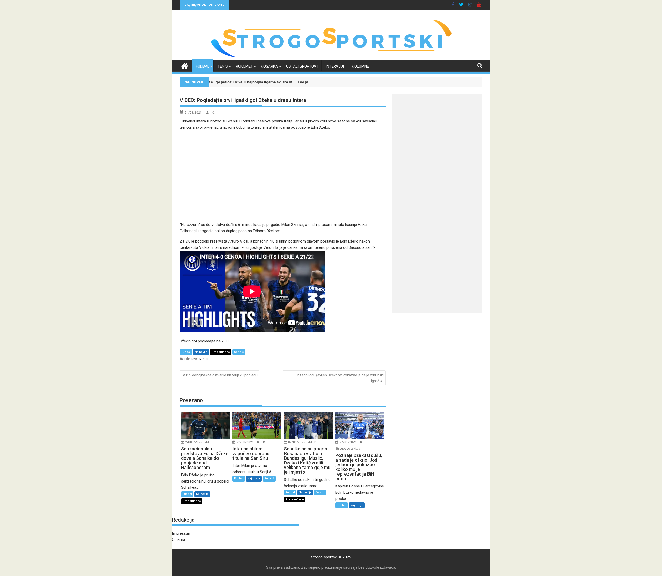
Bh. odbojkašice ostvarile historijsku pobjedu (222, 375)
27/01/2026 (348, 442)
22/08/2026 (245, 442)
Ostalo (320, 492)
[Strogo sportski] (331, 57)
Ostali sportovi (302, 66)
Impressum (181, 533)
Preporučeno (221, 352)
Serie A (239, 352)
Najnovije (201, 352)
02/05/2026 (296, 442)
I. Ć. (212, 112)
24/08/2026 (193, 442)
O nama (178, 539)
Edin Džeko (192, 359)
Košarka (269, 66)
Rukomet (244, 66)
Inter (205, 359)
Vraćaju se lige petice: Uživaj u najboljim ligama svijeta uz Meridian (216, 82)
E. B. (211, 442)
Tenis (222, 66)
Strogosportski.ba (347, 448)
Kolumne (360, 66)
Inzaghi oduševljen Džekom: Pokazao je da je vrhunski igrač (340, 378)
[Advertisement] (283, 173)
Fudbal (202, 66)
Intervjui (335, 66)
